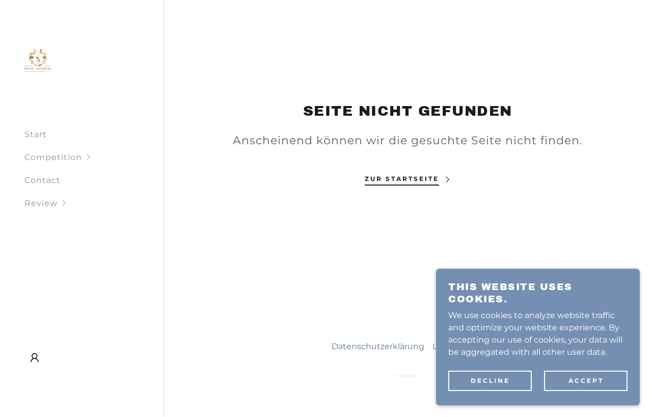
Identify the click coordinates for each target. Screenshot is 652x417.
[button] (93, 157)
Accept (586, 380)
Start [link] (35, 134)
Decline (490, 380)
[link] (37, 60)
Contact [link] (42, 180)
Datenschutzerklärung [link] (378, 346)
